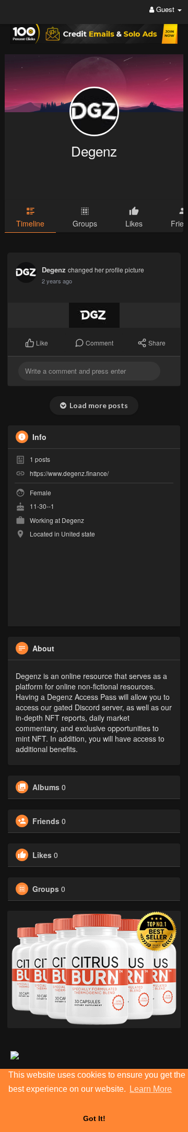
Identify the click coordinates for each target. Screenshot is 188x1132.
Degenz (94, 150)
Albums (46, 787)
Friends (46, 821)
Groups (45, 889)
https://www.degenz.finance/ (69, 473)
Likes (42, 855)
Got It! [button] (94, 1118)
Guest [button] (165, 9)
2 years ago (57, 281)
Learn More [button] (151, 1089)
